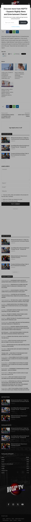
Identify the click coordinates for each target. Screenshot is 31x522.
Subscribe (23, 22)
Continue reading (15, 26)
